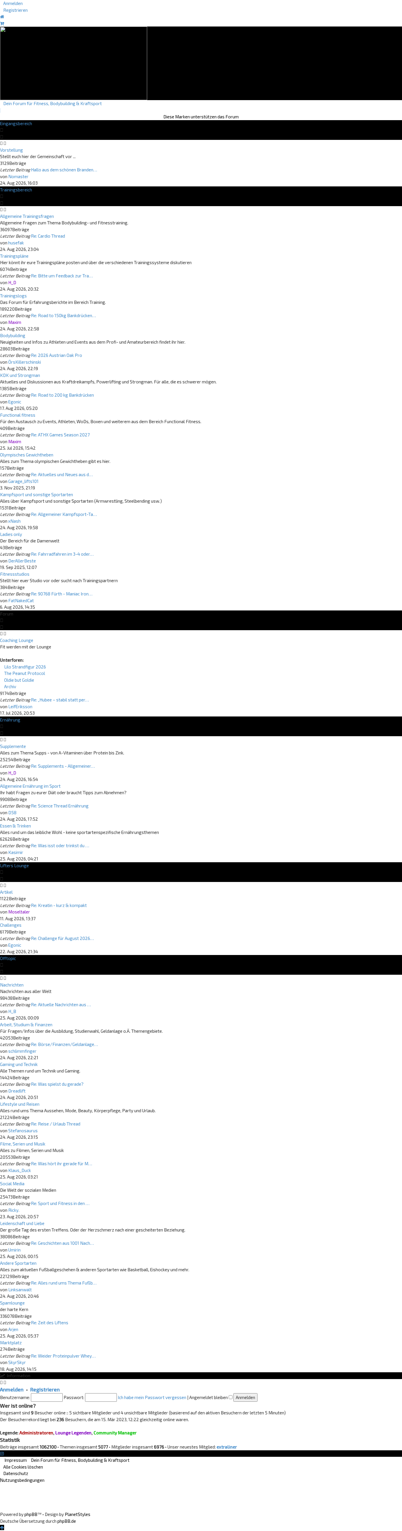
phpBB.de (66, 1521)
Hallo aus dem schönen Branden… (64, 169)
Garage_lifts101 (23, 481)
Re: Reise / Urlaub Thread (55, 1123)
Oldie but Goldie (18, 680)
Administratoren (36, 1432)
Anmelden (12, 1389)
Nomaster (18, 176)
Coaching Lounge (16, 640)
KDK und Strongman (20, 375)
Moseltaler (19, 911)
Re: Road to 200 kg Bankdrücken (62, 395)
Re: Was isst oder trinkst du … (60, 845)
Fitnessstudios (14, 574)
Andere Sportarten (18, 1263)
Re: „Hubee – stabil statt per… (60, 699)
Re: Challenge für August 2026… (62, 938)
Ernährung (10, 719)
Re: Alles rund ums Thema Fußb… (64, 1282)
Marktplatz (11, 1342)
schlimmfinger (22, 1051)
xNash (14, 521)
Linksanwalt (20, 1289)
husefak (16, 242)
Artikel (6, 892)
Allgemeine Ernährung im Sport (30, 786)
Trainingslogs (13, 295)
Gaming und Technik (19, 1064)
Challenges (10, 925)
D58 (12, 812)
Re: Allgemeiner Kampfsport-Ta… (64, 514)
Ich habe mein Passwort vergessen (152, 1397)
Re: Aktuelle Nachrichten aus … (61, 1004)
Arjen (13, 1329)
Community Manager (115, 1432)
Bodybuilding (12, 335)
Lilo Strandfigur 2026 (24, 666)
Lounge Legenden (73, 1432)
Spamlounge (12, 1302)
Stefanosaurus (23, 1130)
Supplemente (13, 746)
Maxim (14, 322)
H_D (12, 282)
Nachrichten (12, 984)
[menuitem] (11, 3)
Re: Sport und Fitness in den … (60, 1203)
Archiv (9, 686)
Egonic (14, 401)
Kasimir (15, 852)
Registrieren (45, 1389)
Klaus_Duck (19, 1170)
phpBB (30, 1514)
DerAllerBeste (22, 560)
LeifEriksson (20, 706)
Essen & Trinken (15, 825)
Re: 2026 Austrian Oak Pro (56, 355)
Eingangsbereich (16, 123)
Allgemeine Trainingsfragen (27, 216)
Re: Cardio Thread (48, 236)
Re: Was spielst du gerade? (57, 1084)
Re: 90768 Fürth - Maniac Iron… (61, 593)
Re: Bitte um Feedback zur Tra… (62, 275)
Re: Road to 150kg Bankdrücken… (63, 315)
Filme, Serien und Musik (22, 1143)
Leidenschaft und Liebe (22, 1223)
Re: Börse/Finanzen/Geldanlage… (64, 1044)
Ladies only (11, 534)
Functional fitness (17, 415)
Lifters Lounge (14, 865)
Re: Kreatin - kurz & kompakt (59, 905)
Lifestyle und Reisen (19, 1104)
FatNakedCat (21, 600)
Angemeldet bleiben (209, 1397)
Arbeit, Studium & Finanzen (26, 1024)
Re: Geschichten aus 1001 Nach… (62, 1243)
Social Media (12, 1183)
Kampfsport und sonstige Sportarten (36, 494)
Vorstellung (11, 150)
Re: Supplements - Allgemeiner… (63, 766)
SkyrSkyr (17, 1362)
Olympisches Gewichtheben (26, 454)
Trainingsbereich (16, 189)
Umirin (14, 1249)
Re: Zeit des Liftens (49, 1322)
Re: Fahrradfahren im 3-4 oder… (62, 554)
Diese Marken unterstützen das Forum (201, 116)
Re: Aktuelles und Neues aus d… (62, 474)
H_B (12, 1011)
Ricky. (13, 1210)
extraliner (227, 1446)
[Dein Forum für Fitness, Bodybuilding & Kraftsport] (73, 62)
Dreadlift (17, 1090)
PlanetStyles (77, 1514)
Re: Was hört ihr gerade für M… (61, 1163)
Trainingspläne (14, 256)
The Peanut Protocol (24, 673)
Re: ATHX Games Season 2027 (60, 434)
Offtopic (8, 958)
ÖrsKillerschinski (24, 362)
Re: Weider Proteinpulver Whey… (63, 1355)
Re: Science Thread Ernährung (60, 805)
